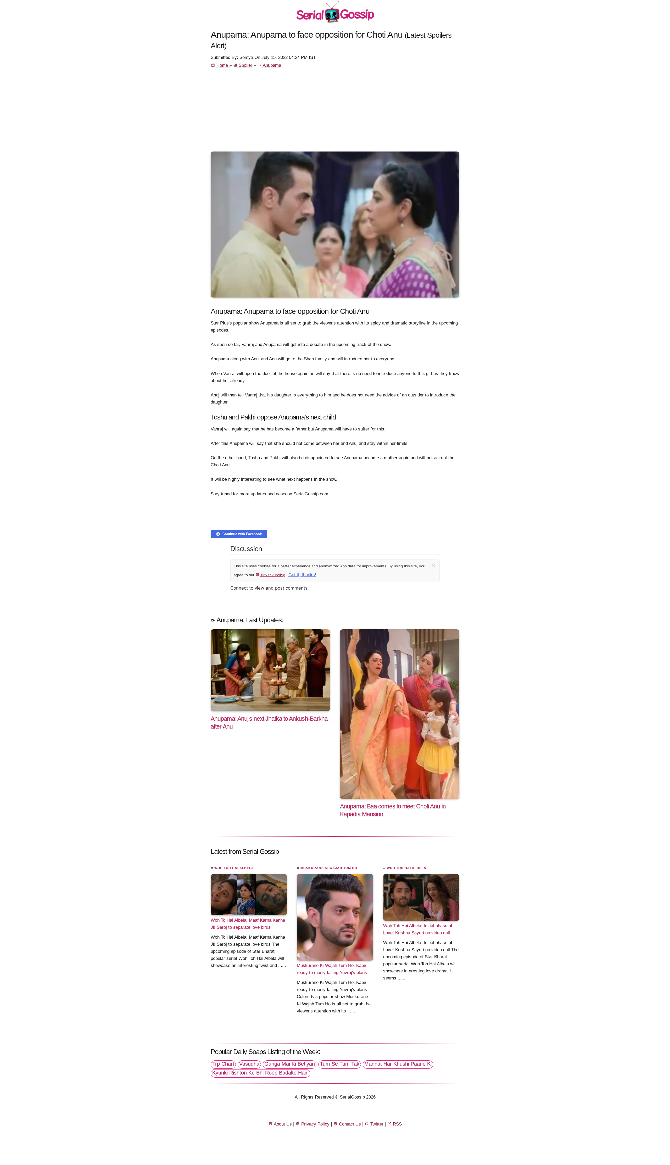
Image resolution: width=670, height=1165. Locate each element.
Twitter (376, 1124)
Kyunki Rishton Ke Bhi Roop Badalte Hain (260, 1073)
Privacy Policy (272, 575)
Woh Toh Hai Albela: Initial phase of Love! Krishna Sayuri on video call (417, 929)
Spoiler (244, 65)
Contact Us (349, 1124)
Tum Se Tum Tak (339, 1064)
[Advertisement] (335, 112)
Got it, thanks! (302, 574)
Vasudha (249, 1064)
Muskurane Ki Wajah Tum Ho (328, 868)
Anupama (271, 65)
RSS (397, 1124)
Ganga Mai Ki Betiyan (289, 1064)
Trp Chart (223, 1064)
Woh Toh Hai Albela (234, 868)
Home (222, 65)
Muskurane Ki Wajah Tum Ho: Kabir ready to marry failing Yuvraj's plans (332, 969)
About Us (282, 1124)
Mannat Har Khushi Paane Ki (398, 1064)
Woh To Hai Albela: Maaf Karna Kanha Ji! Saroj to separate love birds (248, 924)
